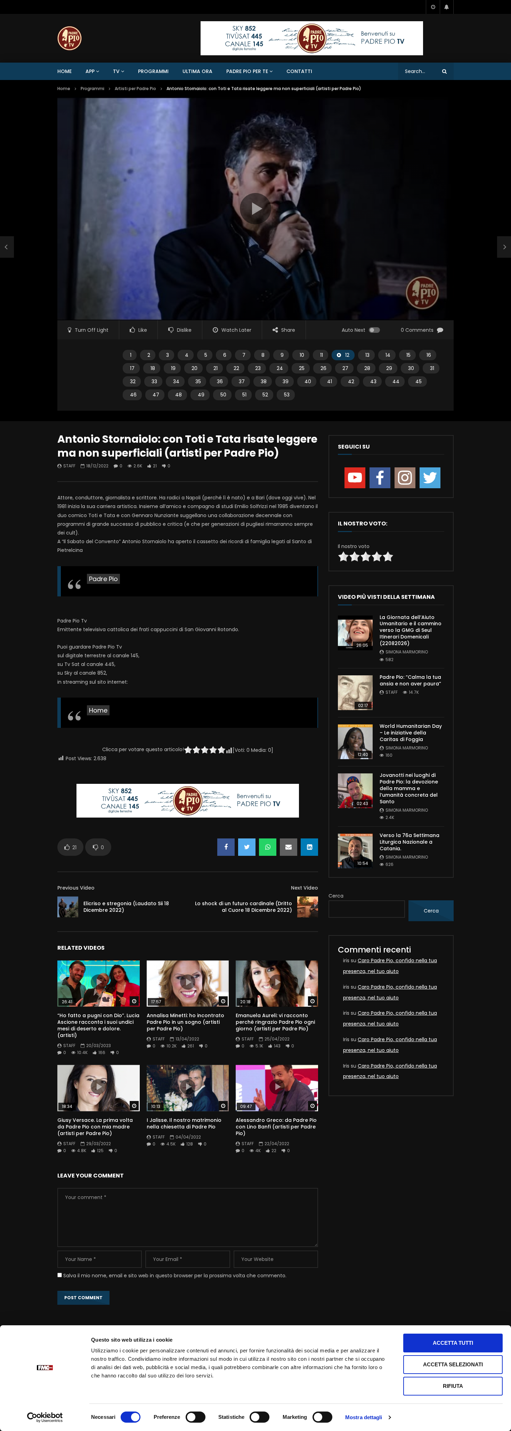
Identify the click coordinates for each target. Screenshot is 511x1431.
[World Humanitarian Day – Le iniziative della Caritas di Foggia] (355, 741)
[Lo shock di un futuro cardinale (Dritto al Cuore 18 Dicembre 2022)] (307, 907)
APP (90, 71)
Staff (69, 466)
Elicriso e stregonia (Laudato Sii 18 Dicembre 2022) (126, 907)
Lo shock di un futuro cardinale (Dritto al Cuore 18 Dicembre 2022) (243, 907)
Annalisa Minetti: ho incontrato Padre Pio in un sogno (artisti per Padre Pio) (185, 1022)
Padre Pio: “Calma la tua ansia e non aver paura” (410, 680)
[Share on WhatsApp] (267, 847)
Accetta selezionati (453, 1364)
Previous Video (76, 887)
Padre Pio (103, 578)
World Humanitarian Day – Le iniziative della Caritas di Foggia (411, 733)
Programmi (153, 71)
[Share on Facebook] (226, 847)
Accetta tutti (453, 1343)
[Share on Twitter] (247, 847)
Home (64, 71)
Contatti (299, 71)
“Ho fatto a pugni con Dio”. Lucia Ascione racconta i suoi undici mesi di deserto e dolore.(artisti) (98, 1025)
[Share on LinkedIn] (309, 847)
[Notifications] (447, 7)
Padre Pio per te (247, 71)
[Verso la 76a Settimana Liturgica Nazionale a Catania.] (355, 851)
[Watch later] (433, 7)
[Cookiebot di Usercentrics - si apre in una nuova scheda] (45, 1417)
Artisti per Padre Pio (135, 88)
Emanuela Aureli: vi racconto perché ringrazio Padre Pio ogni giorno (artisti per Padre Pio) (275, 1022)
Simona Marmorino (407, 652)
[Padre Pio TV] (69, 38)
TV (116, 71)
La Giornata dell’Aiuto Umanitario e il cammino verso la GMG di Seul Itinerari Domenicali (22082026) (410, 630)
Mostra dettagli (363, 1417)
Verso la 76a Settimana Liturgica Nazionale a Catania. (409, 842)
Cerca (335, 895)
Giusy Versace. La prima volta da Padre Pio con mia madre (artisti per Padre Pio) (95, 1127)
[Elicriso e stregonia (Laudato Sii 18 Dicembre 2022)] (67, 907)
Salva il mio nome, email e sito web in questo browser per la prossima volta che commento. (174, 1275)
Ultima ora (197, 71)
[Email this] (288, 847)
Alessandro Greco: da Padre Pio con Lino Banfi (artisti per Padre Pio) (276, 1127)
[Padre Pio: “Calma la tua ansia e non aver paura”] (355, 692)
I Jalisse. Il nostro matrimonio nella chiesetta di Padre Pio (184, 1123)
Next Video (304, 887)
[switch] (195, 1417)
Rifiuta (453, 1386)
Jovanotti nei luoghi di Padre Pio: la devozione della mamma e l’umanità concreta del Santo (409, 788)
